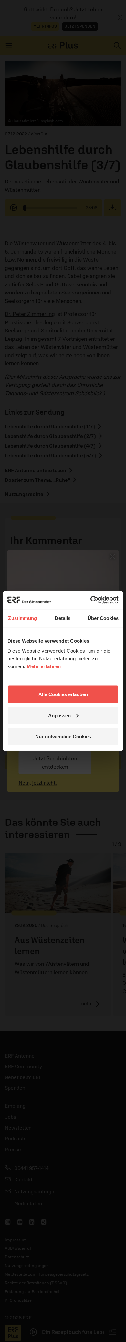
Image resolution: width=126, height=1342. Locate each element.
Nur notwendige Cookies (63, 736)
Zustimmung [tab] (22, 617)
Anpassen (59, 715)
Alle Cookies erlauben (63, 694)
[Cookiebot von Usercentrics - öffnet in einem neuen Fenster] (91, 600)
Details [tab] (62, 617)
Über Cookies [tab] (103, 617)
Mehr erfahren (44, 666)
